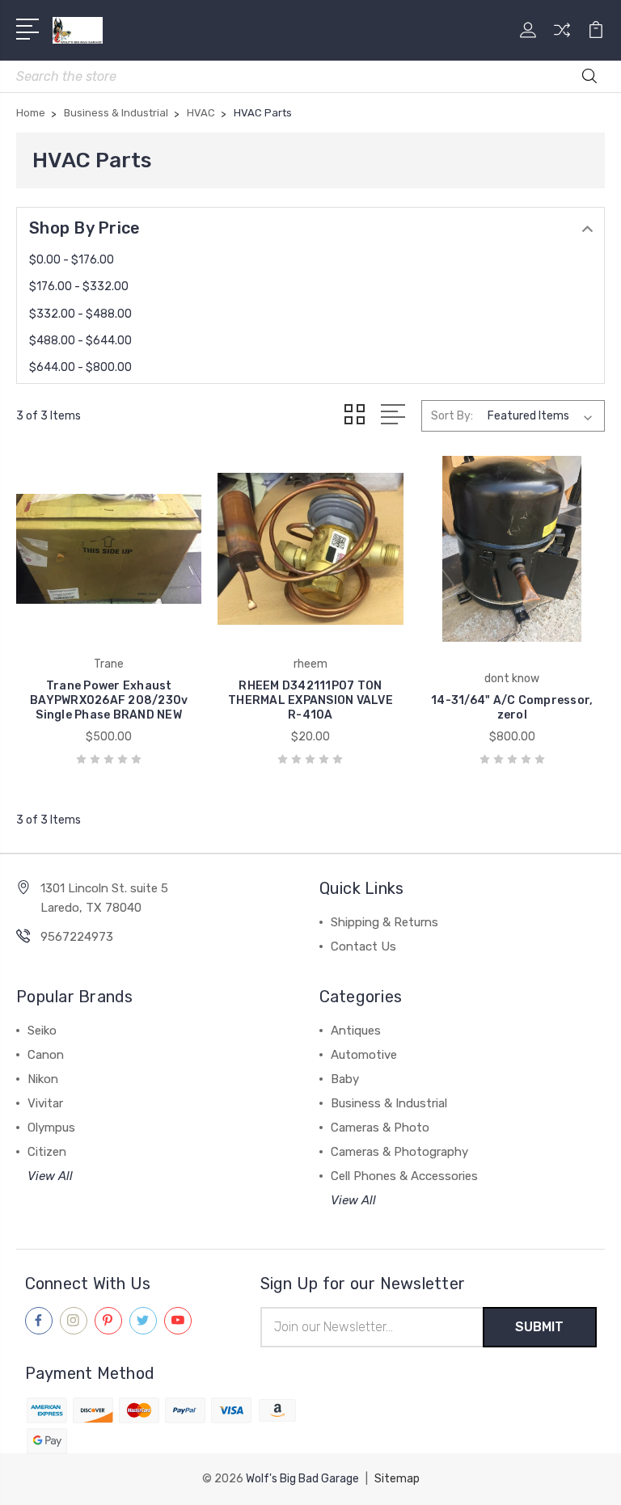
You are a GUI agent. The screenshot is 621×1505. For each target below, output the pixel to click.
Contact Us (363, 946)
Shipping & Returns (384, 922)
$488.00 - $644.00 (80, 341)
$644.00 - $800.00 (80, 367)
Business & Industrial (389, 1103)
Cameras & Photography (399, 1152)
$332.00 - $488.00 (80, 314)
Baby (345, 1079)
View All (50, 1176)
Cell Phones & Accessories (404, 1176)
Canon (45, 1055)
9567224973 (76, 937)
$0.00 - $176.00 (71, 260)
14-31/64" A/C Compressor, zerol (512, 707)
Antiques (356, 1030)
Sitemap (397, 1479)
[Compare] (562, 39)
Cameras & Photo (380, 1127)
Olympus (51, 1127)
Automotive (364, 1055)
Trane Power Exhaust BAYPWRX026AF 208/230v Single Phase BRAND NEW (109, 700)
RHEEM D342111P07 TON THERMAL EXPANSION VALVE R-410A (310, 700)
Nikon (42, 1079)
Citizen (46, 1152)
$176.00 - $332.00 (79, 286)
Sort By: (452, 416)
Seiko (42, 1030)
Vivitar (45, 1103)
